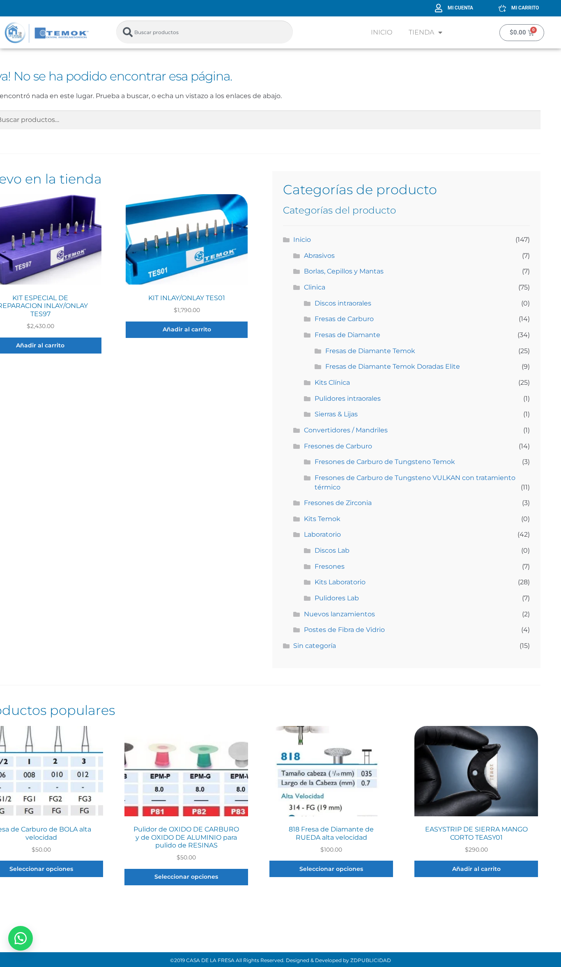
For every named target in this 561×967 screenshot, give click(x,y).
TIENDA (421, 32)
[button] (20, 938)
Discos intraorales (343, 303)
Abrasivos (319, 256)
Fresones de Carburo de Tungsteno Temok (385, 462)
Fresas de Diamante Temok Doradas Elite (392, 366)
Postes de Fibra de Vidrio (344, 630)
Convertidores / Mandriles (346, 430)
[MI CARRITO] (502, 8)
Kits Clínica (332, 382)
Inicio (381, 32)
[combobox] (204, 32)
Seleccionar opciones (186, 876)
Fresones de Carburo (338, 446)
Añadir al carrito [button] (187, 329)
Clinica (314, 287)
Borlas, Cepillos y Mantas (344, 271)
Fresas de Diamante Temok (370, 351)
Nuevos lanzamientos (339, 614)
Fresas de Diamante (347, 335)
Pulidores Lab (337, 598)
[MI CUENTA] (439, 8)
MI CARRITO (525, 8)
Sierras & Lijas (336, 414)
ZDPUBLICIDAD (370, 960)
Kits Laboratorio (340, 582)
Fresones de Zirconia (338, 503)
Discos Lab (332, 550)
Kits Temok (322, 519)
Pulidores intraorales (348, 398)
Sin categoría (314, 646)
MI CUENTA (460, 8)
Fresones (330, 566)
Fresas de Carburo (344, 319)
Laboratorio (322, 534)
